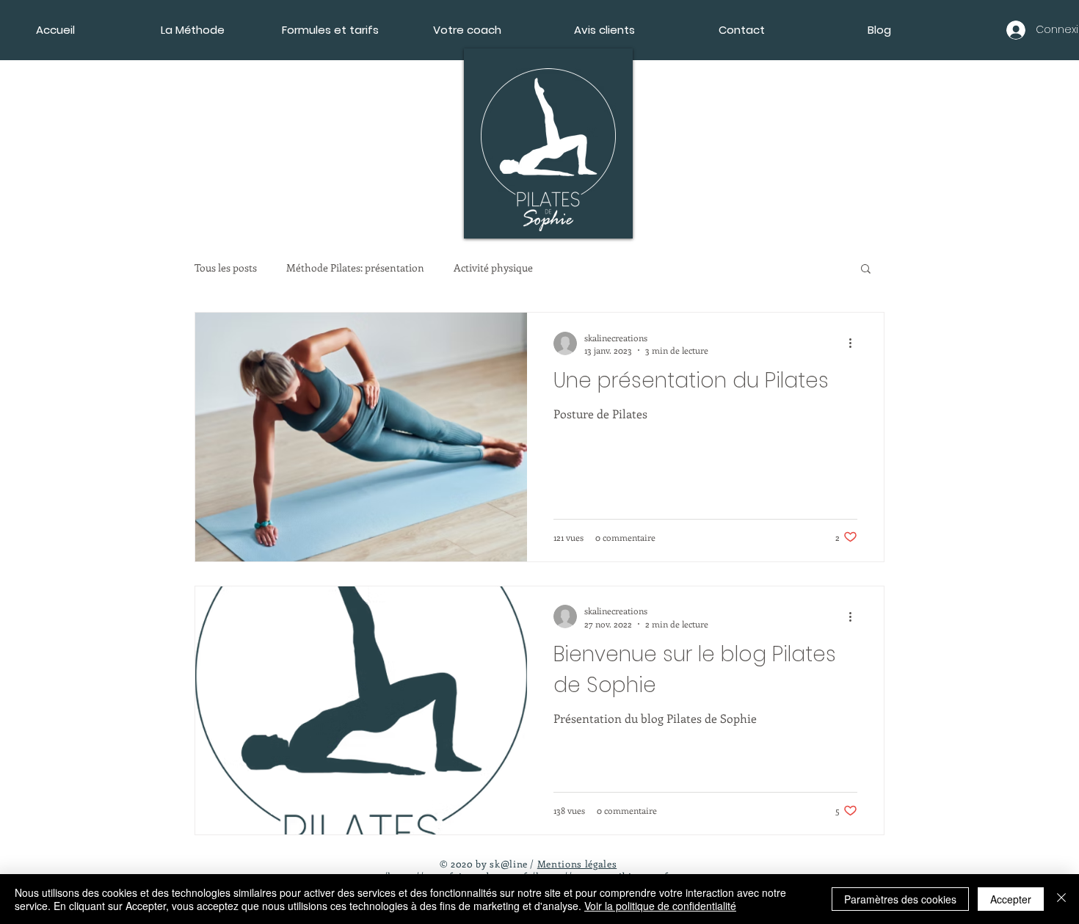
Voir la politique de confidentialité (660, 905)
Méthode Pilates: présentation (355, 267)
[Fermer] (1061, 899)
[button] (866, 269)
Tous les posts (226, 267)
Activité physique (493, 267)
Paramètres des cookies (900, 899)
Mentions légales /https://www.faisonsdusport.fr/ (500, 869)
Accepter (1010, 899)
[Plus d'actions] (855, 343)
